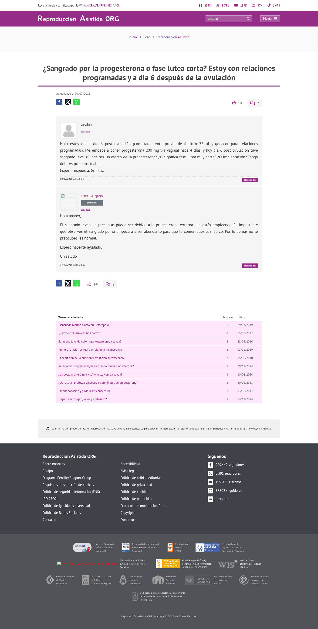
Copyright (128, 512)
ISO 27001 (50, 498)
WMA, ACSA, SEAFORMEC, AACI (99, 5)
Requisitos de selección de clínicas (68, 484)
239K (207, 5)
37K (260, 5)
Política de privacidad (136, 484)
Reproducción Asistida (173, 37)
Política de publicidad (136, 498)
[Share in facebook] (59, 102)
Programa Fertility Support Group (67, 477)
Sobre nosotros (54, 464)
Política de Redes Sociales (62, 512)
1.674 (276, 5)
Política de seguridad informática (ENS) (71, 491)
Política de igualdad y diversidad (66, 505)
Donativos (128, 519)
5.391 (225, 5)
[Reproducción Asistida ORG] (78, 18)
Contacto (49, 519)
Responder (250, 180)
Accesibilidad (130, 464)
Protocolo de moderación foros (143, 505)
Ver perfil (85, 131)
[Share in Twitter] (68, 102)
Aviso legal (128, 471)
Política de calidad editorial (141, 477)
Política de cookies (134, 491)
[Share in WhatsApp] (76, 102)
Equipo (48, 471)
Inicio (133, 37)
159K (243, 5)
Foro (146, 37)
